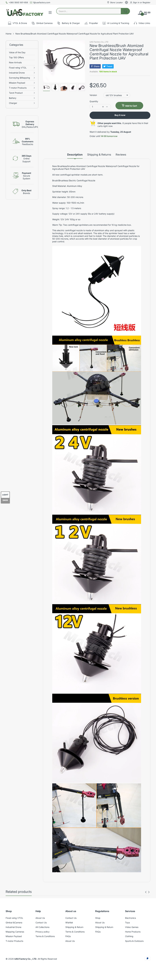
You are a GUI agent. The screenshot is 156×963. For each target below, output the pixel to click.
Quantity (94, 101)
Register (146, 2)
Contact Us (41, 922)
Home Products (132, 931)
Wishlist (69, 922)
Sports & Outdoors (134, 941)
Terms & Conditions (45, 936)
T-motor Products (14, 941)
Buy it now (120, 115)
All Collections (42, 927)
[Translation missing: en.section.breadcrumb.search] (125, 11)
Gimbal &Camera (14, 922)
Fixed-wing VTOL (14, 918)
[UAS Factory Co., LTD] (25, 12)
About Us (40, 918)
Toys (127, 922)
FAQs (68, 936)
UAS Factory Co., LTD (99, 42)
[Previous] (83, 61)
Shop (97, 918)
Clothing (129, 936)
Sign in (136, 2)
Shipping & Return (74, 927)
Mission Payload (14, 936)
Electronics (130, 918)
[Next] (44, 61)
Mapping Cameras (15, 931)
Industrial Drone (13, 927)
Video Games (131, 927)
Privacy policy (42, 931)
